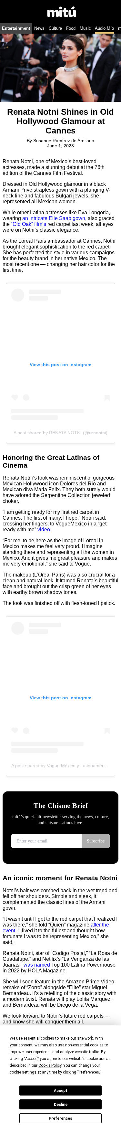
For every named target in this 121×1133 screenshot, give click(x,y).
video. (44, 529)
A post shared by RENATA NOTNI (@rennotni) (60, 432)
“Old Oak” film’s (29, 224)
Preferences (60, 1118)
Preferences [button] (89, 1072)
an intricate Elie (40, 218)
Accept (60, 1090)
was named (37, 965)
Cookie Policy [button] (49, 1065)
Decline (60, 1104)
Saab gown (72, 218)
